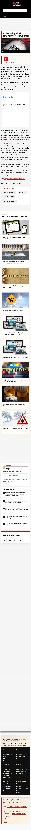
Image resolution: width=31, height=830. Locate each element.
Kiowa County (20, 752)
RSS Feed (18, 786)
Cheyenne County (21, 754)
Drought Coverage (21, 771)
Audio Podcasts (7, 788)
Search (18, 784)
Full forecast (6, 483)
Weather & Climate (21, 769)
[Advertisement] (15, 610)
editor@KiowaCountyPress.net (17, 807)
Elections (5, 761)
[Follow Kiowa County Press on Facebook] (10, 540)
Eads (17, 759)
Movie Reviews (7, 786)
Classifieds (5, 791)
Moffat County (9, 196)
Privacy (18, 792)
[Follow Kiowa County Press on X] (5, 540)
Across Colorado (9, 192)
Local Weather (20, 774)
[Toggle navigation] (4, 15)
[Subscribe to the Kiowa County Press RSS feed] (15, 540)
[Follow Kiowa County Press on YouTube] (20, 540)
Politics (5, 758)
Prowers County (20, 756)
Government (6, 767)
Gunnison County (9, 201)
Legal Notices (6, 777)
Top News (22, 192)
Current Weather (20, 767)
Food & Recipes (7, 784)
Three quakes (5, 143)
